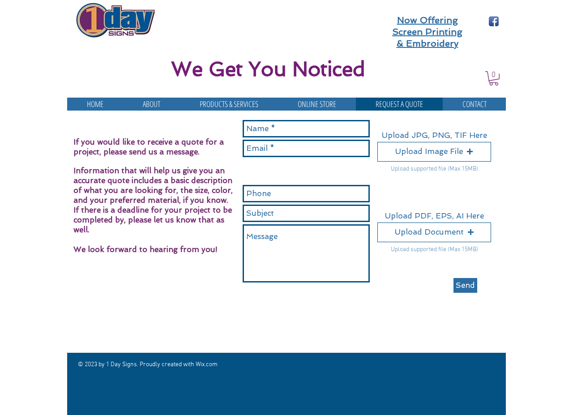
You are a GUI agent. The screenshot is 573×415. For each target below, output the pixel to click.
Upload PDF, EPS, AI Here (434, 216)
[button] (493, 78)
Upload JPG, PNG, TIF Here (434, 135)
